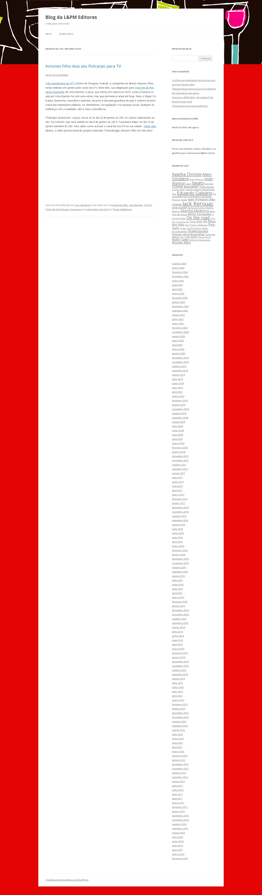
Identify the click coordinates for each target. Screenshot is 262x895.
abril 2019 (177, 392)
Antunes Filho (121, 205)
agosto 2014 (178, 627)
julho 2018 (177, 426)
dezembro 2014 (180, 610)
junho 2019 (178, 383)
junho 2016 (178, 533)
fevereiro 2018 (180, 447)
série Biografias (193, 234)
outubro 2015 (179, 567)
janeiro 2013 (178, 708)
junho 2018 (178, 430)
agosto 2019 (178, 374)
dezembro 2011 (180, 764)
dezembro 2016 (180, 507)
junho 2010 (178, 841)
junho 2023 (178, 280)
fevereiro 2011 (180, 807)
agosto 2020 (178, 336)
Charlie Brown (206, 186)
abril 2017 (177, 490)
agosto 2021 (178, 315)
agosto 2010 (178, 832)
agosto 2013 (178, 678)
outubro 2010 (179, 824)
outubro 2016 (179, 516)
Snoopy (177, 234)
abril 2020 (177, 344)
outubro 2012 (179, 721)
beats (198, 183)
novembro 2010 (180, 820)
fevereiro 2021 (180, 327)
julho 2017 (177, 477)
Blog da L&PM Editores (71, 17)
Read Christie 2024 (182, 101)
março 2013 (178, 700)
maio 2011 (177, 794)
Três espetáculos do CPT (60, 83)
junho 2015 (178, 584)
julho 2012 (177, 734)
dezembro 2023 (180, 276)
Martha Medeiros (195, 210)
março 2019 (178, 396)
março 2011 (178, 802)
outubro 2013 (179, 670)
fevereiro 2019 (180, 400)
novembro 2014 (180, 614)
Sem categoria (82, 205)
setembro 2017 (180, 469)
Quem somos (66, 33)
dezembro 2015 (180, 558)
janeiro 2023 (178, 302)
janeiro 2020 (178, 353)
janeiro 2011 (178, 811)
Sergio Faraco (194, 228)
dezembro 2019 (180, 357)
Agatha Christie (187, 174)
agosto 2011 (178, 781)
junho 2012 (178, 738)
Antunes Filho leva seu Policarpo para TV (83, 66)
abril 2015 (177, 593)
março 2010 (178, 854)
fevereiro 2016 (180, 550)
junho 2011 (178, 790)
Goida (184, 199)
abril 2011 (177, 798)
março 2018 (178, 443)
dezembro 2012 (180, 713)
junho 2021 (178, 319)
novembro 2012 (180, 717)
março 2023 (178, 293)
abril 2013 (177, 695)
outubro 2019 (179, 366)
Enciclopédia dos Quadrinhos (194, 195)
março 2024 (178, 267)
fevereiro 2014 (180, 653)
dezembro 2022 (180, 306)
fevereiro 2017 (180, 499)
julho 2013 (177, 683)
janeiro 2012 (178, 760)
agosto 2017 (178, 473)
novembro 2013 (180, 665)
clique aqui (150, 126)
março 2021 (178, 323)
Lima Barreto (136, 205)
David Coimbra (193, 189)
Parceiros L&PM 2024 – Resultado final (192, 97)
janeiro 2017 (178, 503)
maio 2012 (177, 742)
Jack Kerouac (198, 203)
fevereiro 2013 (180, 704)
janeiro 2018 (178, 451)
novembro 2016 (180, 511)
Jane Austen (180, 208)
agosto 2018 (178, 422)
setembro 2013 (180, 674)
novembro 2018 (180, 409)
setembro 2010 (180, 828)
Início (48, 33)
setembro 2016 (180, 520)
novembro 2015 (180, 563)
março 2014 (178, 648)
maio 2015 (177, 588)
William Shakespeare (199, 240)
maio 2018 (177, 434)
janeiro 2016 (178, 554)
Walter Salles (180, 240)
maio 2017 (177, 486)
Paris (187, 225)
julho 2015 (177, 580)
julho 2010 (177, 837)
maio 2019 (177, 387)
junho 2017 (178, 481)
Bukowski (209, 184)
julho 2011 (177, 785)
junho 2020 (178, 340)
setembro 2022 (180, 310)
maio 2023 (177, 285)
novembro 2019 (180, 362)
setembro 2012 (180, 725)
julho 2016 (177, 529)
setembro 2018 (180, 417)
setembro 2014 (180, 623)
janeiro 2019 (178, 404)
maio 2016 (177, 537)
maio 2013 (177, 691)
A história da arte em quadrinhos (190, 106)
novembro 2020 (180, 332)
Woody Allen (181, 242)
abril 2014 (177, 644)
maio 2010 (177, 845)
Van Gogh (191, 237)
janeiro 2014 (178, 657)
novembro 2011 (180, 768)
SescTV (148, 205)
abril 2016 (177, 541)
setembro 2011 (180, 777)
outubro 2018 (179, 413)
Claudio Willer (178, 189)
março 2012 (178, 751)
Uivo (182, 237)
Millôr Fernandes (199, 214)
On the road (198, 217)
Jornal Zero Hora (196, 207)
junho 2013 (178, 687)
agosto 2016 (178, 524)
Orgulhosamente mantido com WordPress (66, 879)
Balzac (188, 183)
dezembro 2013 (180, 661)
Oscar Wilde (196, 221)
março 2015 (178, 597)
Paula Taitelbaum (122, 209)
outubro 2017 (179, 464)
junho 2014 (178, 636)
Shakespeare (198, 231)
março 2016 (178, 546)
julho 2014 (177, 631)
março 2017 (178, 494)
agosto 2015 (178, 576)
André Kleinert (196, 179)
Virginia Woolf (204, 237)
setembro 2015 (180, 571)
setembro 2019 (180, 370)
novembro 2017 (180, 460)
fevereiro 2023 (180, 297)
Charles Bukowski (185, 186)
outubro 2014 (179, 618)
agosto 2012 (178, 730)
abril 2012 (177, 747)
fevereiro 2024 (180, 272)
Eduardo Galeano (194, 193)
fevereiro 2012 (180, 755)
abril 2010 (177, 849)
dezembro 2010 (180, 815)
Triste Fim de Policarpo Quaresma (63, 209)
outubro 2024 (179, 263)
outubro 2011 (179, 772)
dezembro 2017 (180, 456)
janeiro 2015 (178, 606)
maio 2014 (177, 640)
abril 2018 (177, 439)
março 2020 (178, 349)
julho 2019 (177, 379)
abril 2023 (177, 289)
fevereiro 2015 (180, 601)
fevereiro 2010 (180, 858)
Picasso (183, 228)
